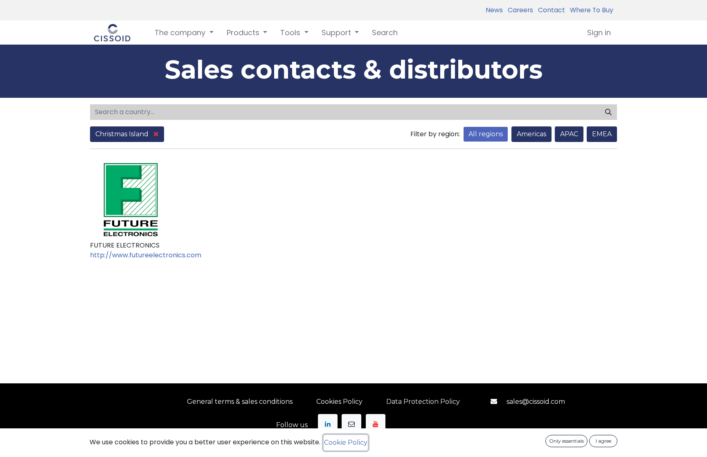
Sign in (599, 32)
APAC (569, 134)
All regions (485, 134)
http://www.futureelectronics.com (145, 255)
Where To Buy (590, 10)
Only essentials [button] (566, 441)
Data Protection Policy (423, 401)
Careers (518, 10)
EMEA (602, 134)
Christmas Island (122, 134)
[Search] (608, 112)
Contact (550, 10)
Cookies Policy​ (339, 401)
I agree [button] (603, 441)
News (494, 10)
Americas (531, 134)
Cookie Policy (345, 442)
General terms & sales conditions (240, 401)
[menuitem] (384, 32)
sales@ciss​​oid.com (536, 401)
